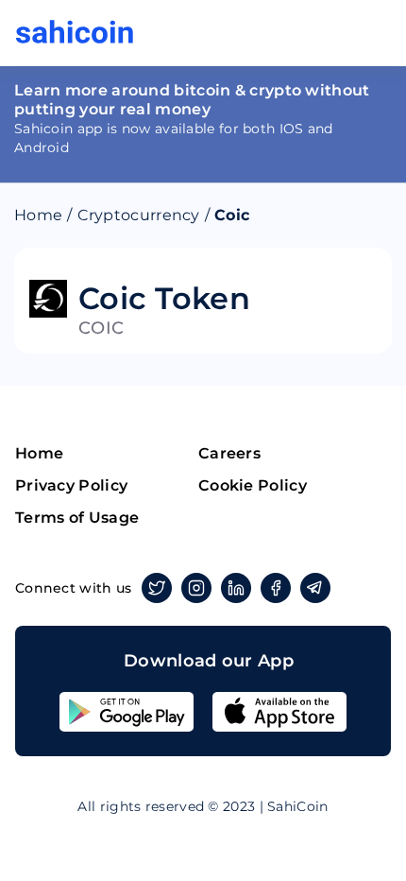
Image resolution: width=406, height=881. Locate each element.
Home (38, 215)
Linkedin (236, 588)
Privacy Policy (71, 485)
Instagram (196, 588)
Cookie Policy (252, 485)
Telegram (315, 588)
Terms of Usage (77, 518)
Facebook (276, 588)
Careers (229, 453)
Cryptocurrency (138, 215)
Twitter (157, 588)
